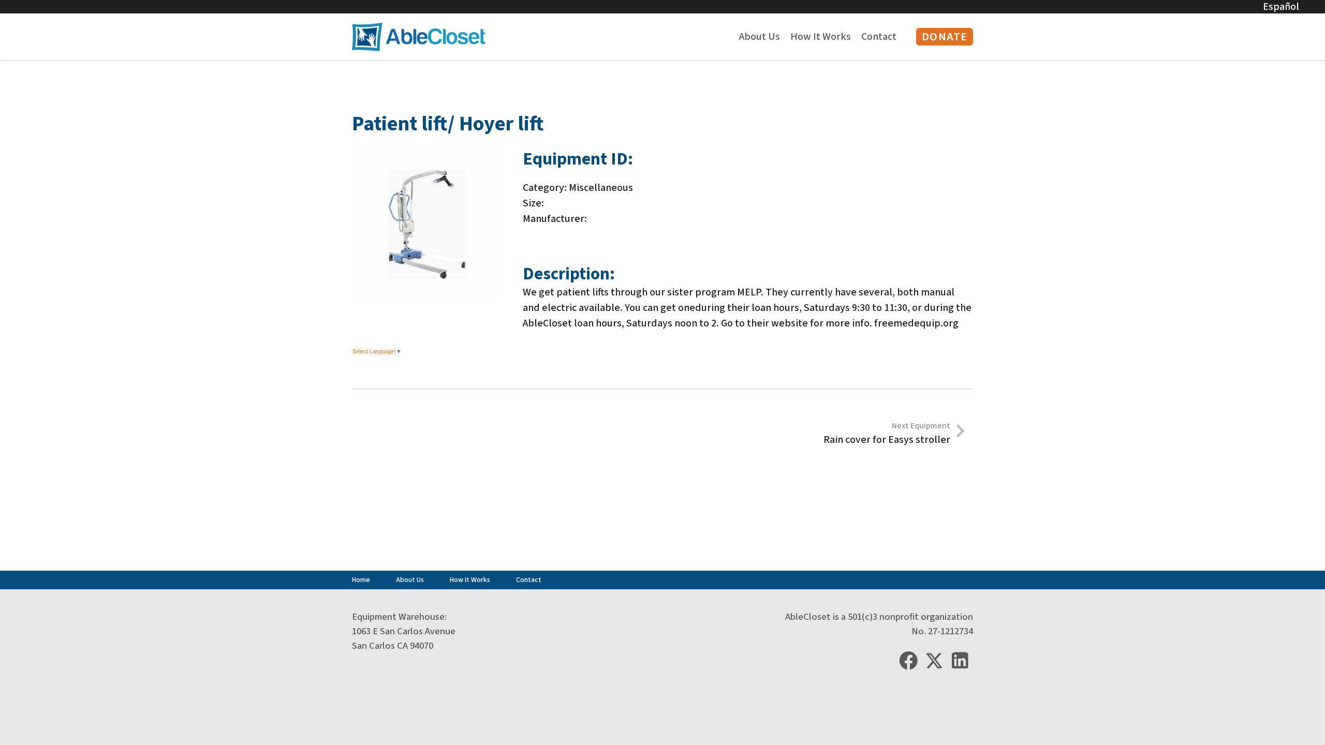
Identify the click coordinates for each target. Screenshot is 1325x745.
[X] (934, 660)
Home (361, 580)
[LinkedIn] (960, 660)
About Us (410, 580)
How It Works (470, 580)
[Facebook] (908, 660)
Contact (528, 580)
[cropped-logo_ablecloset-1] (418, 37)
